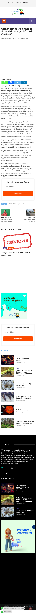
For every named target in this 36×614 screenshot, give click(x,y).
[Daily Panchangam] (7, 410)
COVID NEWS (12, 204)
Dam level (18, 394)
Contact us (18, 2)
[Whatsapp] (4, 82)
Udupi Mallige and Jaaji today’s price (25, 384)
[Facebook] (11, 82)
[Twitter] (17, 82)
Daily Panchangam (23, 410)
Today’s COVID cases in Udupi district (15, 253)
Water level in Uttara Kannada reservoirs (24, 397)
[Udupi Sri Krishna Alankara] (7, 360)
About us (10, 2)
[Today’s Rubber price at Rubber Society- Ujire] (7, 423)
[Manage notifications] (30, 608)
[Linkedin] (24, 82)
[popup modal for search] (32, 21)
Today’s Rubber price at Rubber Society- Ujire (25, 422)
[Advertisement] (18, 62)
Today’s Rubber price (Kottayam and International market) (24, 372)
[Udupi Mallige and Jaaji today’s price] (7, 385)
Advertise (25, 2)
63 (15, 38)
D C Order (22, 204)
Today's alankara (21, 356)
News (4, 248)
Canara (11, 248)
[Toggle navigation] (4, 21)
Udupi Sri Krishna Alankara (22, 359)
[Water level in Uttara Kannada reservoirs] (7, 397)
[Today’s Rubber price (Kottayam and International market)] (7, 372)
